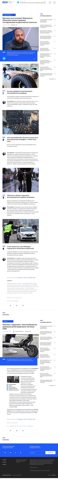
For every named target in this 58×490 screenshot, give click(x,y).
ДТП (10, 300)
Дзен (25, 277)
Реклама (4, 464)
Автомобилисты (13, 426)
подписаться (50, 452)
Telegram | (30, 277)
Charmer (54, 475)
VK (27, 277)
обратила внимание (25, 411)
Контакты (4, 462)
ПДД (20, 426)
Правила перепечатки (6, 475)
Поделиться (13, 24)
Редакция (4, 459)
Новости (21, 277)
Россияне (24, 426)
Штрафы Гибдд (15, 300)
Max (34, 277)
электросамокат (30, 426)
